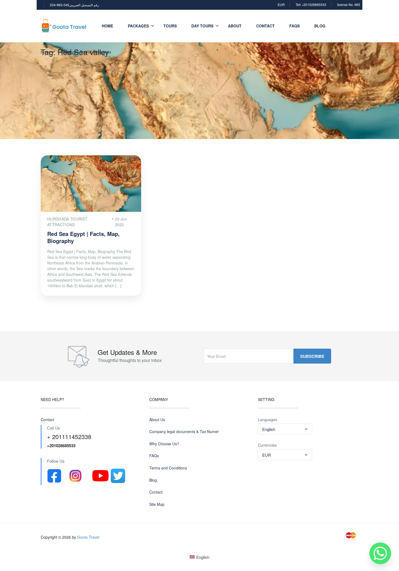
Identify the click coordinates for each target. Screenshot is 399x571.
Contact (265, 26)
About (235, 26)
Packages (138, 26)
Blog (319, 26)
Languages (267, 419)
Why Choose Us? (164, 443)
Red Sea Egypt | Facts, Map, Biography (83, 237)
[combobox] (285, 429)
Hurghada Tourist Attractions (86, 52)
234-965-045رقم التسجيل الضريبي (74, 4)
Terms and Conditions (168, 468)
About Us (157, 419)
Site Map (156, 504)
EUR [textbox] (266, 455)
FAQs (294, 26)
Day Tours (202, 26)
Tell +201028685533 (311, 4)
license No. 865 (348, 4)
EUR (281, 4)
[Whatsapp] (380, 553)
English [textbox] (268, 429)
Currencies (267, 445)
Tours (170, 26)
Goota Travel (88, 537)
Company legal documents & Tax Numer (184, 431)
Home (107, 26)
